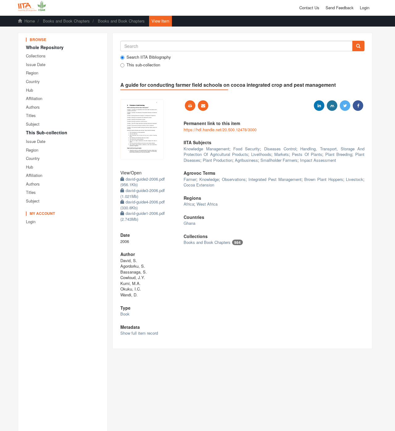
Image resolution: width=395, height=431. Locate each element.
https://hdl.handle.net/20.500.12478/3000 (220, 129)
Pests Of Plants (307, 154)
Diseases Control (280, 149)
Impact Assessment (318, 160)
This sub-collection (143, 65)
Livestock (354, 179)
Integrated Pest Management (274, 179)
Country (33, 81)
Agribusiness (246, 160)
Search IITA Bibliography (149, 57)
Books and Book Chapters (66, 21)
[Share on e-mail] (203, 105)
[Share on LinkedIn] (319, 105)
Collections (36, 56)
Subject (33, 124)
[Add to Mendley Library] (332, 105)
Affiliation (34, 98)
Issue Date (35, 64)
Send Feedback (340, 7)
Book (125, 314)
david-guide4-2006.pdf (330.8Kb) (142, 205)
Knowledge (209, 179)
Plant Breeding (338, 154)
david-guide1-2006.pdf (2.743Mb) (142, 216)
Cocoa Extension (199, 185)
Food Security (246, 149)
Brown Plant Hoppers (323, 179)
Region (32, 73)
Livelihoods (261, 154)
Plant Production (217, 160)
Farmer (190, 179)
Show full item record (139, 333)
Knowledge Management (206, 149)
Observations (234, 179)
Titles (31, 115)
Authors (33, 107)
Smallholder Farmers (278, 160)
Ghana (189, 223)
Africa (189, 204)
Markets (281, 154)
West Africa (207, 204)
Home (29, 21)
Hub (29, 90)
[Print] (190, 105)
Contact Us (309, 7)
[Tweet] (345, 105)
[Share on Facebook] (358, 105)
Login (30, 221)
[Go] (358, 46)
